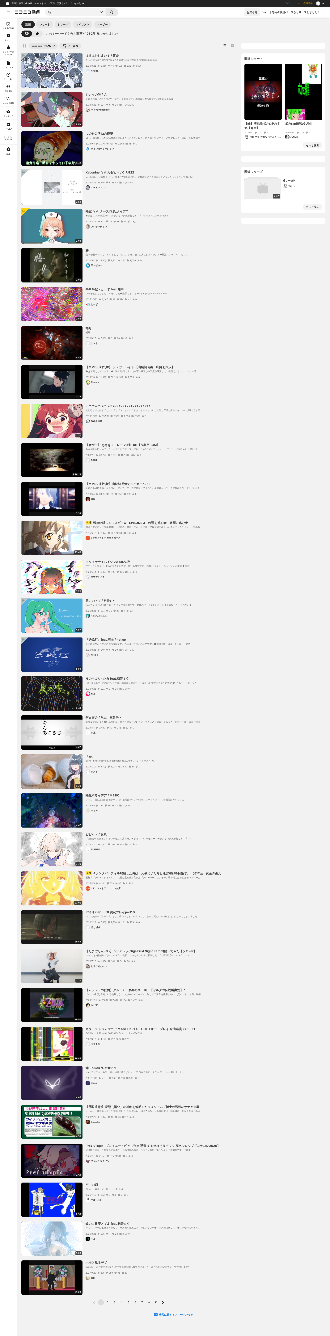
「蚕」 (90, 756)
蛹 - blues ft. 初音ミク (101, 1068)
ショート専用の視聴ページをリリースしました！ (290, 12)
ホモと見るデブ (96, 1262)
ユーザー (102, 24)
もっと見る (312, 145)
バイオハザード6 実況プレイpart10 (110, 912)
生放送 (28, 3)
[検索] (112, 12)
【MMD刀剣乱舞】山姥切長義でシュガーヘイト (119, 484)
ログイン (286, 3)
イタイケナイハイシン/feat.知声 (108, 562)
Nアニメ (68, 3)
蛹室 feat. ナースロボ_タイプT (107, 211)
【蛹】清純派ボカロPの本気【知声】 (262, 126)
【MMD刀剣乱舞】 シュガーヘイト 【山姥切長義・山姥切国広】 (130, 367)
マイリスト (82, 24)
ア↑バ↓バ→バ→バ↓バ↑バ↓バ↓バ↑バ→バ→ (118, 406)
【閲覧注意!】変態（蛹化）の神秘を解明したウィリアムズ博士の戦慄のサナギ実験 (143, 1107)
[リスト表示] (225, 46)
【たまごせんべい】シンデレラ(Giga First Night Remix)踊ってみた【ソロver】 (141, 951)
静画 (21, 3)
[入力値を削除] (102, 12)
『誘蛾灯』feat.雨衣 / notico (106, 639)
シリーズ (63, 24)
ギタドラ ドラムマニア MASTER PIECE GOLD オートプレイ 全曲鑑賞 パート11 (140, 1029)
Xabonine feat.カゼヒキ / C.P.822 (110, 172)
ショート (44, 24)
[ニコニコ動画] (27, 12)
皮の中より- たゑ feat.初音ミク (107, 678)
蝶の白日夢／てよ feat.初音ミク (108, 1223)
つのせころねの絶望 (99, 133)
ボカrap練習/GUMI (298, 123)
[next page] (163, 1302)
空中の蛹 (92, 1185)
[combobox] (75, 12)
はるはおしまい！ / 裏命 (102, 55)
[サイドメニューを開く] (8, 12)
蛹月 (89, 328)
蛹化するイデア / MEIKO (103, 795)
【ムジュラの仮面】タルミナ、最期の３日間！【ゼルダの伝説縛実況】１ (136, 990)
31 (155, 1302)
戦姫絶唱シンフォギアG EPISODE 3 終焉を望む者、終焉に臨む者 (137, 523)
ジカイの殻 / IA (96, 94)
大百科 (51, 3)
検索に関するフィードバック (176, 1314)
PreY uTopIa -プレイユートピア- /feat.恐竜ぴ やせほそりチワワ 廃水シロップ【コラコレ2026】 (153, 1146)
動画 (14, 3)
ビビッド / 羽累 (96, 834)
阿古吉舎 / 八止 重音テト (104, 717)
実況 (59, 3)
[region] (8, 677)
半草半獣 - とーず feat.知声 (105, 289)
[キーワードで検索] (26, 34)
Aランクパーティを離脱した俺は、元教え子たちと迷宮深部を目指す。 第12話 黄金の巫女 (153, 873)
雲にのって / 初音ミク (101, 601)
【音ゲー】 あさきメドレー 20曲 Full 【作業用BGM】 (123, 445)
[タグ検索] (37, 34)
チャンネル (40, 3)
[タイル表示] (232, 46)
